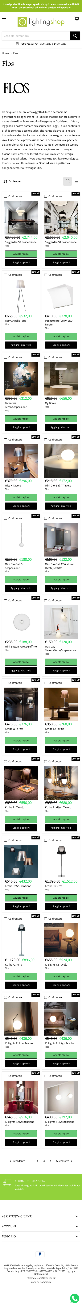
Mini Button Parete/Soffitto (21, 647)
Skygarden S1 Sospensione (60, 242)
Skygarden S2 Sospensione (20, 242)
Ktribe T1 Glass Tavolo (58, 807)
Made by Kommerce (41, 1282)
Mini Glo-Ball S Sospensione (14, 566)
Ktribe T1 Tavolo (14, 807)
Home (5, 53)
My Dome (50, 403)
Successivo (63, 1161)
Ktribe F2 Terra (13, 965)
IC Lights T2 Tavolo (56, 965)
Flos (7, 245)
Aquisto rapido (21, 254)
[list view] (76, 181)
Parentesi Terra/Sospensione (16, 405)
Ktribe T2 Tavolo (54, 729)
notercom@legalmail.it (43, 1278)
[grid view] (67, 181)
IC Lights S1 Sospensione (59, 1122)
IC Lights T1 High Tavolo (59, 1043)
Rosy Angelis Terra (16, 321)
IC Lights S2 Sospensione (19, 1122)
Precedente (18, 1161)
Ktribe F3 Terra (53, 886)
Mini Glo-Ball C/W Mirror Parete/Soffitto (59, 566)
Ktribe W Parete (14, 729)
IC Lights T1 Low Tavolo (19, 1043)
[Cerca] (75, 35)
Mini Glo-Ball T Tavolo (58, 486)
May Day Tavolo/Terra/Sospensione (60, 648)
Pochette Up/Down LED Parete (58, 323)
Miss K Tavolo (13, 486)
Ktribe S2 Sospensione (18, 886)
